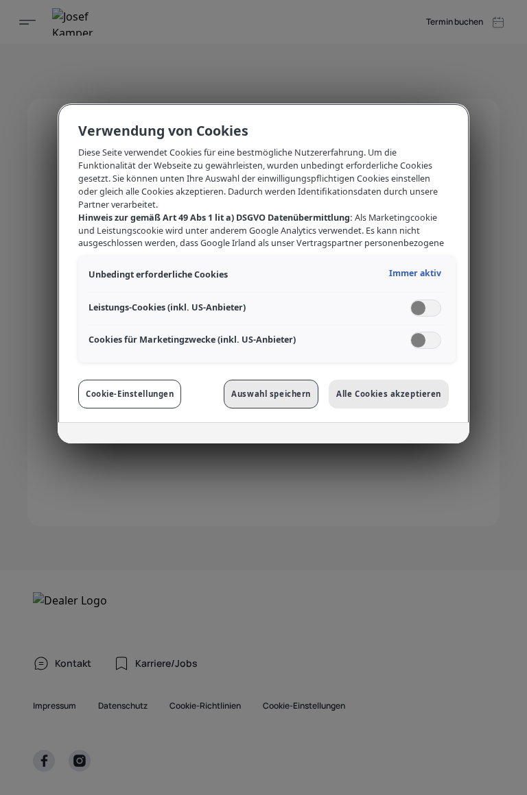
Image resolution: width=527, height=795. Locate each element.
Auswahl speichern (271, 394)
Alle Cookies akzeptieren (388, 394)
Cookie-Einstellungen (130, 394)
